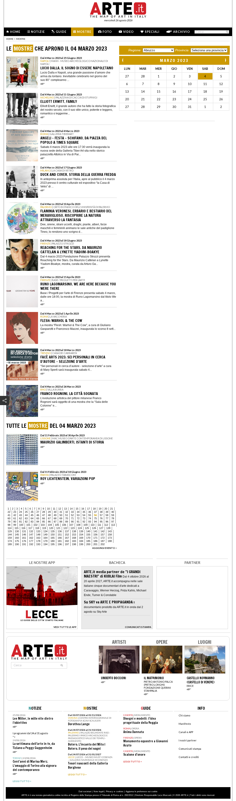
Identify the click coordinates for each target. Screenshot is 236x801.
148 (38, 534)
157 (102, 534)
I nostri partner (188, 740)
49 (55, 515)
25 (26, 512)
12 (59, 508)
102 (35, 524)
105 (57, 524)
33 (72, 512)
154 (81, 534)
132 (31, 531)
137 (67, 531)
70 (66, 518)
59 (112, 515)
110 (92, 524)
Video (128, 32)
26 (32, 512)
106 (64, 524)
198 (74, 544)
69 (60, 518)
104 (50, 524)
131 (24, 531)
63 (26, 518)
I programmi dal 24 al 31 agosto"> (34, 741)
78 (112, 518)
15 (77, 508)
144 (10, 534)
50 (60, 515)
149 (45, 534)
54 (84, 515)
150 (52, 534)
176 (24, 541)
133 (38, 531)
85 (43, 521)
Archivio (181, 32)
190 (17, 544)
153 (74, 534)
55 (89, 515)
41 (9, 515)
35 (84, 512)
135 (52, 531)
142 (102, 531)
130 (17, 531)
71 (72, 518)
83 (32, 521)
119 (44, 528)
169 (81, 537)
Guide (61, 32)
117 (30, 528)
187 (102, 541)
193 (38, 544)
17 (88, 508)
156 (95, 534)
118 (37, 528)
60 (9, 518)
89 (66, 521)
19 (100, 508)
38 (101, 512)
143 (110, 531)
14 (71, 508)
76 (101, 518)
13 (65, 508)
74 (89, 518)
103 (43, 524)
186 (95, 541)
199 (81, 544)
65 (37, 518)
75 (95, 518)
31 (60, 512)
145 (17, 534)
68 (55, 518)
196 (60, 544)
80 (14, 521)
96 (107, 521)
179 (45, 541)
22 (9, 512)
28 (43, 512)
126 (94, 528)
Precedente (123, 60)
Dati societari (85, 791)
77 (107, 518)
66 (43, 518)
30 (55, 512)
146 (24, 534)
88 (60, 521)
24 (20, 512)
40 (112, 512)
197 (67, 544)
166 (60, 537)
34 (78, 512)
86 (49, 521)
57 (101, 515)
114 (10, 528)
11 (54, 508)
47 (43, 515)
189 (10, 544)
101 (28, 524)
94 (95, 521)
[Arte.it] (118, 9)
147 (31, 534)
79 (9, 521)
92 (84, 521)
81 (20, 521)
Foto (107, 32)
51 (66, 515)
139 (81, 531)
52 (72, 515)
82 (26, 521)
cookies (119, 791)
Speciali (152, 32)
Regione (134, 50)
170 (88, 537)
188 (110, 541)
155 (88, 534)
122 (65, 528)
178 (38, 541)
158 (110, 534)
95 (101, 521)
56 (95, 515)
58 (107, 515)
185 (88, 541)
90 (72, 521)
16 (82, 508)
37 (95, 512)
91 (78, 521)
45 (32, 515)
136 (60, 531)
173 (110, 537)
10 (48, 508)
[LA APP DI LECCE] (41, 628)
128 (108, 528)
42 (14, 515)
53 (78, 515)
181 (60, 541)
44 (26, 515)
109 (85, 524)
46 (37, 515)
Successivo (225, 60)
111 (99, 524)
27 (37, 512)
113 (113, 524)
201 (95, 544)
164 (45, 537)
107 (71, 524)
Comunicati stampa (190, 748)
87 (55, 521)
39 (107, 512)
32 (66, 512)
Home (15, 32)
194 (45, 544)
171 (95, 537)
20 (105, 508)
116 (23, 528)
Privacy (109, 791)
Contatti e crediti (189, 756)
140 (88, 531)
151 (60, 534)
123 (73, 528)
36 (89, 512)
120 (51, 528)
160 (17, 537)
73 (84, 518)
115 (16, 528)
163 (38, 537)
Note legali (99, 791)
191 (24, 544)
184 (81, 541)
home (9, 38)
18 (94, 508)
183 (74, 541)
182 (67, 541)
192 (31, 544)
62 (20, 518)
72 (78, 518)
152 (67, 534)
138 (74, 531)
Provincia (182, 50)
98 (9, 524)
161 (24, 537)
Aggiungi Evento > (104, 548)
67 (49, 518)
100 (21, 524)
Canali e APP (186, 732)
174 (10, 541)
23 (14, 512)
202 (102, 544)
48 (49, 515)
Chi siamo (184, 715)
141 (95, 531)
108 (78, 524)
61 (14, 518)
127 (101, 528)
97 (112, 521)
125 (87, 528)
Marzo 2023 (174, 60)
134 (45, 531)
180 (52, 541)
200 (88, 544)
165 (52, 537)
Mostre (84, 32)
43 (20, 515)
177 (31, 541)
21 (111, 508)
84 (37, 521)
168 (74, 537)
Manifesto (185, 723)
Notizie (38, 32)
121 (58, 528)
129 (10, 531)
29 (49, 512)
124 (80, 528)
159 (10, 537)
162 (31, 537)
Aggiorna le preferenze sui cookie (141, 791)
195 (52, 544)
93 (89, 521)
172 (102, 537)
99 (14, 524)
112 (106, 524)
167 (67, 537)
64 (32, 518)
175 (17, 541)
